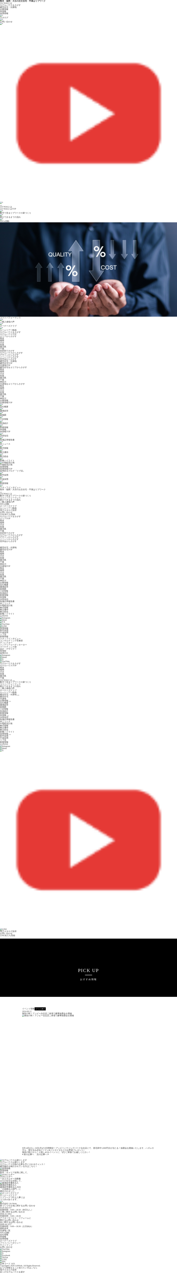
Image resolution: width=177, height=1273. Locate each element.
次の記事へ (42, 1154)
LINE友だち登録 (7, 514)
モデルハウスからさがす (11, 353)
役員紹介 (4, 593)
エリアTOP (5, 518)
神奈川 (3, 382)
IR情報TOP (5, 431)
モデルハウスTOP (8, 334)
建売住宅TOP (6, 363)
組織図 (3, 589)
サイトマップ (6, 1245)
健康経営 (4, 587)
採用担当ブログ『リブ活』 (12, 471)
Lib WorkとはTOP (8, 209)
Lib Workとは (6, 3)
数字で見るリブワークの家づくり (15, 496)
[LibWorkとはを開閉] (14, 680)
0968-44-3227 (6, 1224)
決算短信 (4, 599)
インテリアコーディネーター (13, 645)
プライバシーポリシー (10, 1243)
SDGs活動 (4, 504)
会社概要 (4, 585)
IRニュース (5, 603)
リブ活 (3, 634)
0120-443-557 (6, 1208)
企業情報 (4, 9)
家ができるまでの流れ (10, 500)
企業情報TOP (6, 402)
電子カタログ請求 (8, 510)
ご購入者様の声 (7, 502)
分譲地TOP (5, 365)
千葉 (2, 349)
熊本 (2, 338)
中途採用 (4, 632)
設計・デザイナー (8, 649)
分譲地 (3, 699)
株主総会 (4, 612)
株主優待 (4, 609)
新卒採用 (4, 630)
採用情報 (4, 13)
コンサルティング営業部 (11, 641)
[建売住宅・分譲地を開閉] (18, 695)
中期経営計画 (6, 605)
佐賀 (2, 344)
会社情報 (4, 1235)
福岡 (2, 340)
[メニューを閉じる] (1, 492)
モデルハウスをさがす (10, 5)
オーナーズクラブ (8, 506)
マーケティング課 (8, 647)
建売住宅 (4, 696)
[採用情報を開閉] (10, 734)
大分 (2, 342)
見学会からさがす (8, 359)
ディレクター (6, 643)
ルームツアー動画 (8, 508)
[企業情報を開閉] (10, 701)
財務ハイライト (7, 614)
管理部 (3, 651)
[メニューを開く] (1, 205)
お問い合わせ (6, 512)
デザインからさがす (9, 355)
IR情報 (3, 11)
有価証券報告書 (7, 601)
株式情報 (4, 607)
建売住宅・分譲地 (8, 7)
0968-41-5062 (6, 1214)
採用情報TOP (6, 469)
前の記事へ (28, 1154)
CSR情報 (4, 591)
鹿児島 (3, 347)
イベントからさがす (9, 357)
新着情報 (4, 595)
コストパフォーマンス (10, 498)
